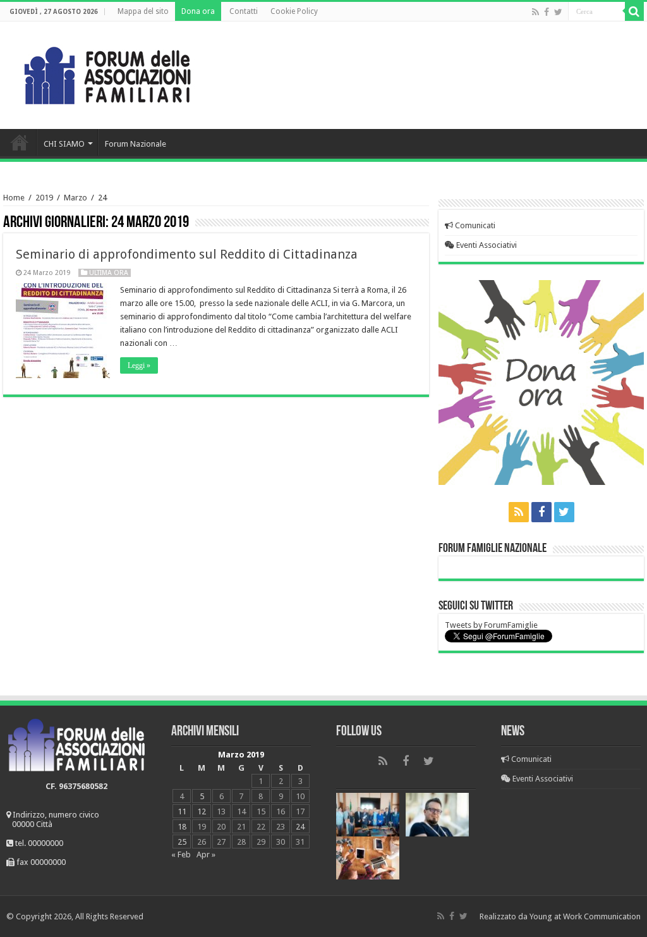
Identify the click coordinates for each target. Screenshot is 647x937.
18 (182, 826)
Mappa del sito (143, 11)
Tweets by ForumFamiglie (491, 625)
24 (300, 826)
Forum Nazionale (135, 144)
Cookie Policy (294, 11)
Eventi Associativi (485, 245)
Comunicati (474, 225)
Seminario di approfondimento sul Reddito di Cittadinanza (187, 254)
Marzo (75, 197)
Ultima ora (108, 273)
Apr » (206, 854)
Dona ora (198, 11)
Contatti (243, 11)
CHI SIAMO (64, 144)
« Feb (181, 854)
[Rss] (535, 12)
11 (182, 811)
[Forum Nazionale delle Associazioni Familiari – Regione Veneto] (107, 73)
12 (201, 811)
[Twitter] (558, 12)
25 (182, 842)
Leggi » (139, 365)
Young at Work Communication (585, 916)
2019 (44, 197)
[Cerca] (634, 11)
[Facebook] (546, 12)
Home (19, 142)
